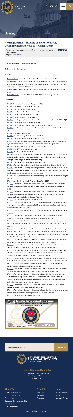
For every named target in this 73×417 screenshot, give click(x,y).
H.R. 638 (10, 104)
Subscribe (61, 347)
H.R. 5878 (10, 152)
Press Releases (62, 392)
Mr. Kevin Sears (12, 79)
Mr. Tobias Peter (12, 89)
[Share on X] (61, 50)
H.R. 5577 (10, 149)
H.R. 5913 (10, 162)
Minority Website (41, 411)
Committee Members (13, 398)
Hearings (40, 392)
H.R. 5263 (10, 141)
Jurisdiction (9, 404)
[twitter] (47, 6)
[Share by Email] (66, 50)
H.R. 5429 (10, 146)
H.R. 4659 (10, 125)
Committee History (12, 395)
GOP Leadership (11, 407)
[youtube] (51, 6)
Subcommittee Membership (16, 401)
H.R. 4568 (10, 120)
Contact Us (29, 411)
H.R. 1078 (10, 106)
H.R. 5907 (10, 154)
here (10, 63)
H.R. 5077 (10, 138)
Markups (40, 395)
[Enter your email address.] (29, 347)
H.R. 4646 (10, 122)
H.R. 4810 (10, 133)
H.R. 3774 (10, 114)
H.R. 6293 (10, 176)
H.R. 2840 (10, 112)
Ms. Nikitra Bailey (13, 95)
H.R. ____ (10, 181)
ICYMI (58, 395)
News (58, 389)
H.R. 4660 (10, 128)
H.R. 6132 (10, 165)
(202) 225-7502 (36, 378)
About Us (9, 389)
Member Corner (62, 398)
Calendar (40, 398)
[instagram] (56, 6)
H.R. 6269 (10, 168)
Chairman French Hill (13, 392)
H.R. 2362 (10, 109)
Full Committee (15, 55)
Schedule (41, 389)
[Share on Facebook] (59, 50)
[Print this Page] (63, 50)
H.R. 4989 (10, 136)
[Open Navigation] (63, 6)
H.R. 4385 (10, 117)
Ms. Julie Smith (12, 81)
